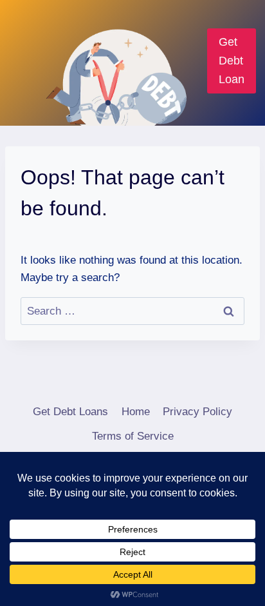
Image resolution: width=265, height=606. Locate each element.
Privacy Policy (197, 412)
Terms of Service (133, 436)
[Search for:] (132, 311)
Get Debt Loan (231, 60)
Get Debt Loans (70, 412)
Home (136, 412)
